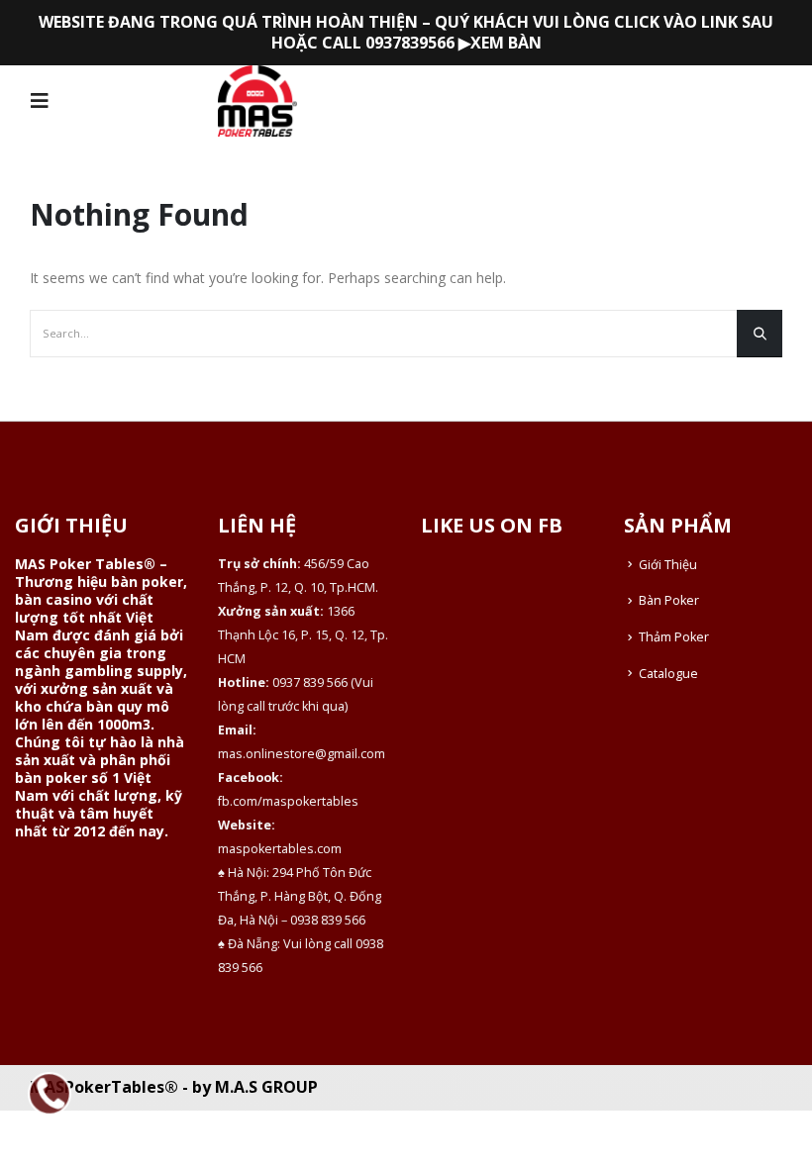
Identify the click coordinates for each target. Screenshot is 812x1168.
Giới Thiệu (668, 564)
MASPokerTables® (104, 1087)
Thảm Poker (674, 637)
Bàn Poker (669, 600)
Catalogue (668, 673)
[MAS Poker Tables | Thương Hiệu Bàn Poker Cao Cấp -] (257, 101)
